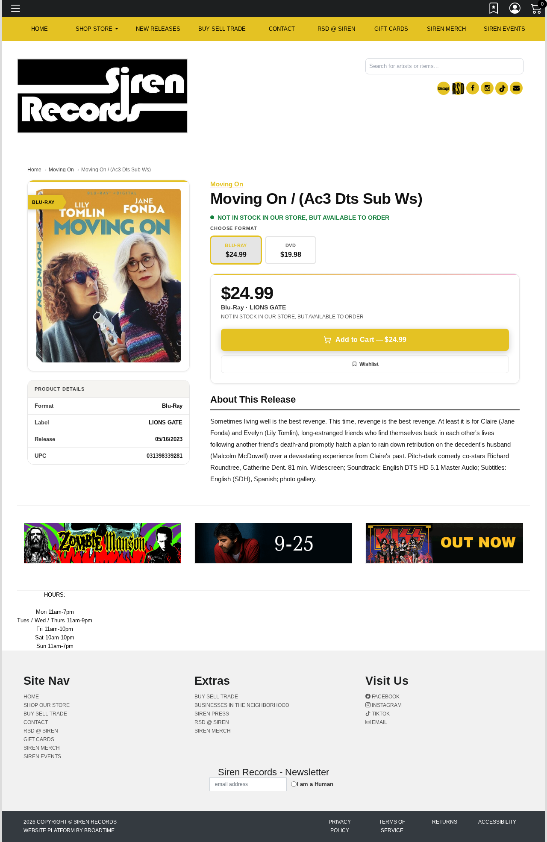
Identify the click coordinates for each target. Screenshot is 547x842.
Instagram (386, 705)
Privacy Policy (340, 826)
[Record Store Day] (458, 88)
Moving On (61, 170)
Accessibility (497, 822)
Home (34, 170)
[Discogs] (443, 88)
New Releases (158, 29)
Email (379, 722)
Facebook (385, 697)
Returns (444, 822)
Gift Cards (391, 29)
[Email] (516, 88)
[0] (537, 10)
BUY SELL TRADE (222, 29)
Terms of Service (392, 826)
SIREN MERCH (446, 29)
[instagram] (487, 88)
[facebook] (472, 88)
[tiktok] (501, 88)
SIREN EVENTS (504, 29)
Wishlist (369, 364)
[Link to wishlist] (494, 9)
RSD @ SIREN (336, 29)
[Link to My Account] (515, 9)
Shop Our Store (47, 705)
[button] (97, 29)
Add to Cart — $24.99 (370, 339)
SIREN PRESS (211, 714)
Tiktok (380, 714)
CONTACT (282, 29)
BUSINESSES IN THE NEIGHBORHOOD (241, 705)
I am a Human (315, 784)
